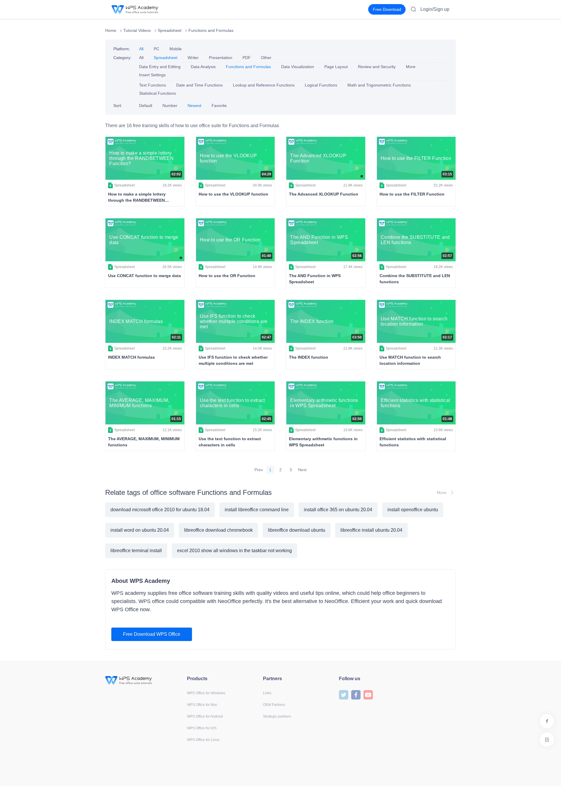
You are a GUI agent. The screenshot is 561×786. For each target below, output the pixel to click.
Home (110, 30)
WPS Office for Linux (203, 740)
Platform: (121, 48)
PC (156, 48)
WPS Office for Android (205, 716)
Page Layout (336, 66)
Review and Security (377, 66)
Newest (194, 105)
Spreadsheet (169, 30)
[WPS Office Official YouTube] (368, 694)
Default (145, 105)
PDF (247, 57)
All (141, 48)
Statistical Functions (157, 93)
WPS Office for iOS (202, 728)
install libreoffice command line (257, 509)
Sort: (117, 105)
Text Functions (152, 85)
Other (266, 57)
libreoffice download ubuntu (296, 530)
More (410, 66)
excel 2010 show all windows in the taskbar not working (234, 550)
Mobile (175, 48)
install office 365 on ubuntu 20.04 (338, 509)
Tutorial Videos (137, 30)
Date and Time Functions (199, 85)
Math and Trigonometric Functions (379, 85)
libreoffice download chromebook (218, 530)
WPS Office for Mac (202, 705)
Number (169, 105)
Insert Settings (152, 74)
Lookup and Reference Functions (264, 85)
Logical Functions (321, 85)
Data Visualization (297, 66)
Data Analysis (203, 66)
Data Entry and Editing (160, 66)
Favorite (219, 105)
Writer (193, 57)
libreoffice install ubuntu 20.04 (371, 530)
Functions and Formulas (210, 30)
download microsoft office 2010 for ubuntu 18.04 (159, 509)
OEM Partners (274, 705)
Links (267, 693)
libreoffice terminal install (136, 550)
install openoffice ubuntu (412, 509)
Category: (122, 57)
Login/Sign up (434, 9)
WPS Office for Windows (206, 693)
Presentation (220, 57)
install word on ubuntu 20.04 (139, 530)
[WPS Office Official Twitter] (343, 694)
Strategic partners (277, 716)
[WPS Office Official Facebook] (356, 694)
